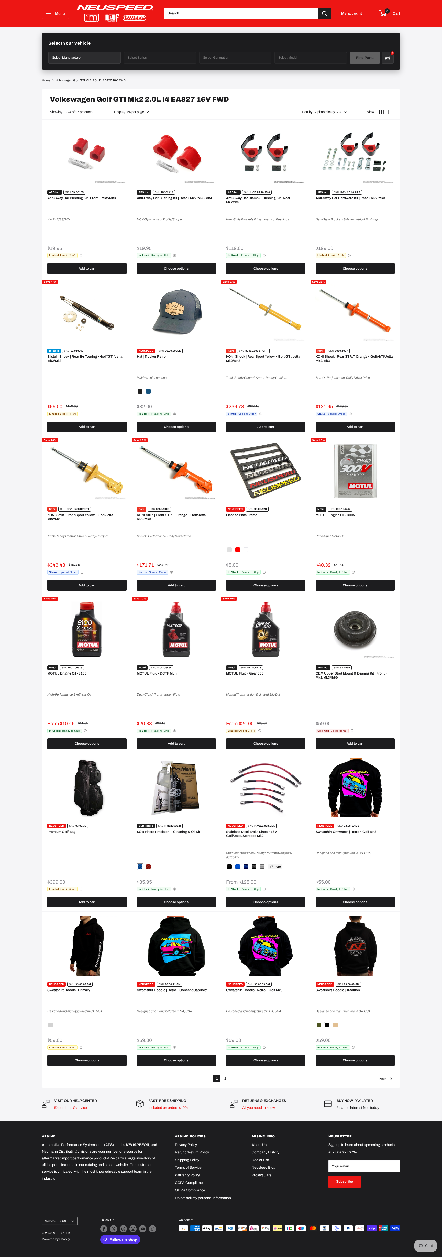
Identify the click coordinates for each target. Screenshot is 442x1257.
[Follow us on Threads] (123, 1228)
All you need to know (258, 1108)
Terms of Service (188, 1167)
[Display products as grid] (381, 112)
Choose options (176, 268)
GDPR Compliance (190, 1190)
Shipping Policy (187, 1160)
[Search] (324, 13)
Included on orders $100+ (168, 1108)
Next (382, 1079)
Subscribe (344, 1181)
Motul (321, 509)
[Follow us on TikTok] (152, 1228)
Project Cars (261, 1175)
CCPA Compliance (190, 1183)
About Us (259, 1145)
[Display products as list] (390, 112)
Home (46, 80)
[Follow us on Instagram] (133, 1228)
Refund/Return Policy (192, 1152)
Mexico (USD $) (55, 1221)
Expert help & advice (70, 1108)
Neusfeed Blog (263, 1167)
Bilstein (54, 350)
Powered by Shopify (56, 1239)
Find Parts (365, 58)
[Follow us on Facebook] (103, 1228)
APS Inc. (54, 192)
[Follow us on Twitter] (113, 1228)
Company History (265, 1152)
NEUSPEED (146, 350)
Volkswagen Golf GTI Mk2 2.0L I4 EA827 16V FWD (91, 80)
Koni (231, 350)
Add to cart (87, 268)
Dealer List (260, 1160)
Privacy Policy (186, 1145)
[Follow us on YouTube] (142, 1228)
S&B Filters (146, 825)
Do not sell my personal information (203, 1198)
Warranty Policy (187, 1175)
